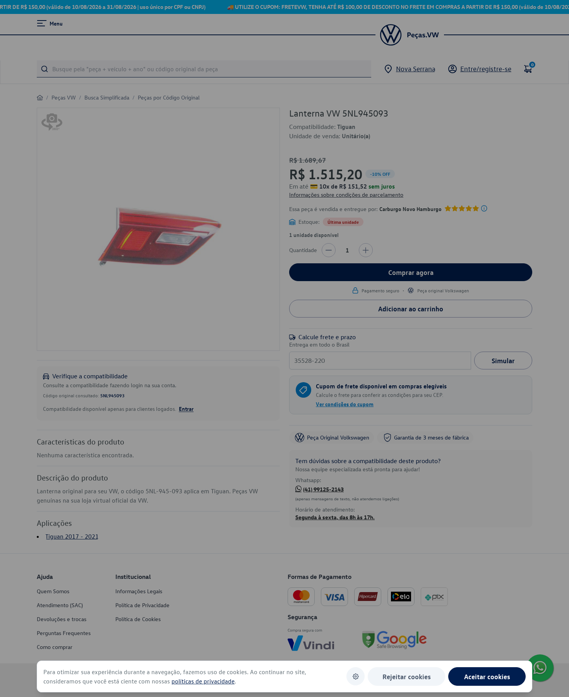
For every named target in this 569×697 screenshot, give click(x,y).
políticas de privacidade (203, 681)
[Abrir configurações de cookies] (355, 676)
